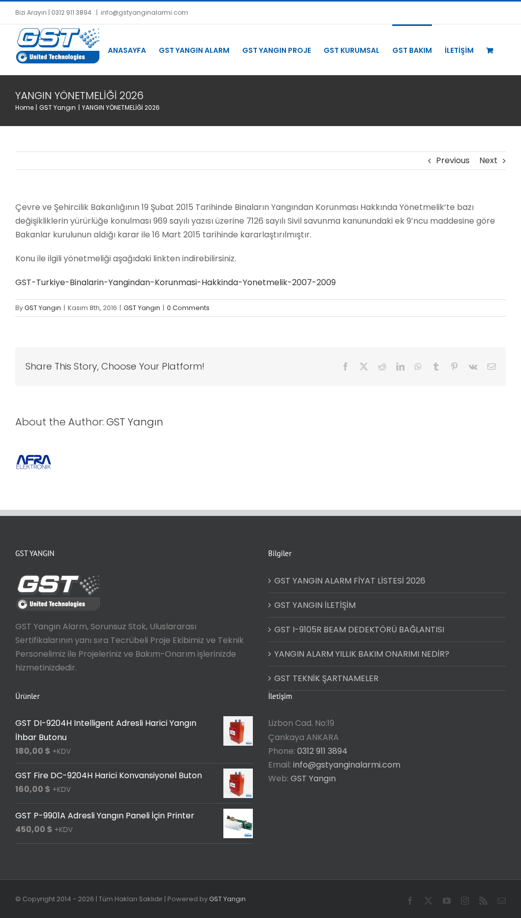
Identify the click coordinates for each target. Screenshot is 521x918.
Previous (453, 160)
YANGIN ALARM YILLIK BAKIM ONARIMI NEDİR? (361, 654)
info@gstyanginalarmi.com (144, 12)
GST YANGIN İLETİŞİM (315, 605)
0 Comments (188, 308)
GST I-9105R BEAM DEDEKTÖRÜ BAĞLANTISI (359, 629)
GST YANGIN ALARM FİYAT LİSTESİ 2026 (349, 581)
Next (488, 160)
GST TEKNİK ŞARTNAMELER (326, 678)
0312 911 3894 (322, 751)
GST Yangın (42, 308)
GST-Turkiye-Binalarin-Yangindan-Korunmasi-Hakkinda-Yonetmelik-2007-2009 (175, 282)
